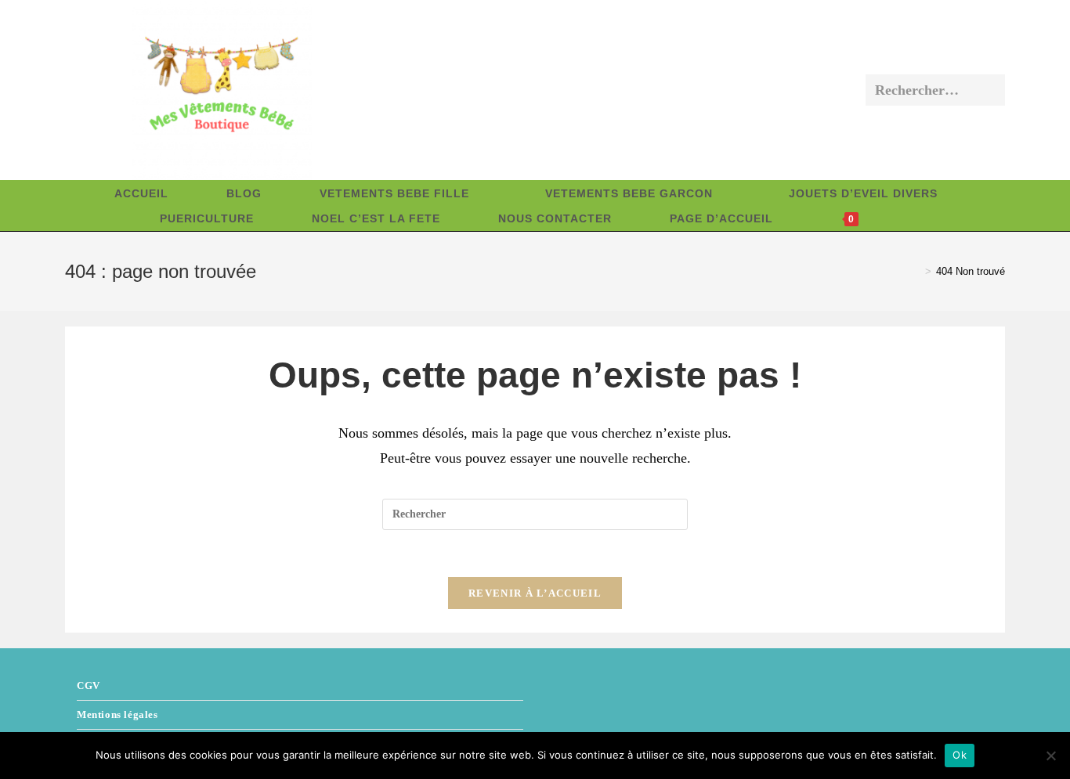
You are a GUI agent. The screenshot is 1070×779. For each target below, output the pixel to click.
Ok (960, 754)
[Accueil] (916, 271)
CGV (88, 685)
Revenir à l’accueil (535, 593)
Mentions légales (117, 714)
